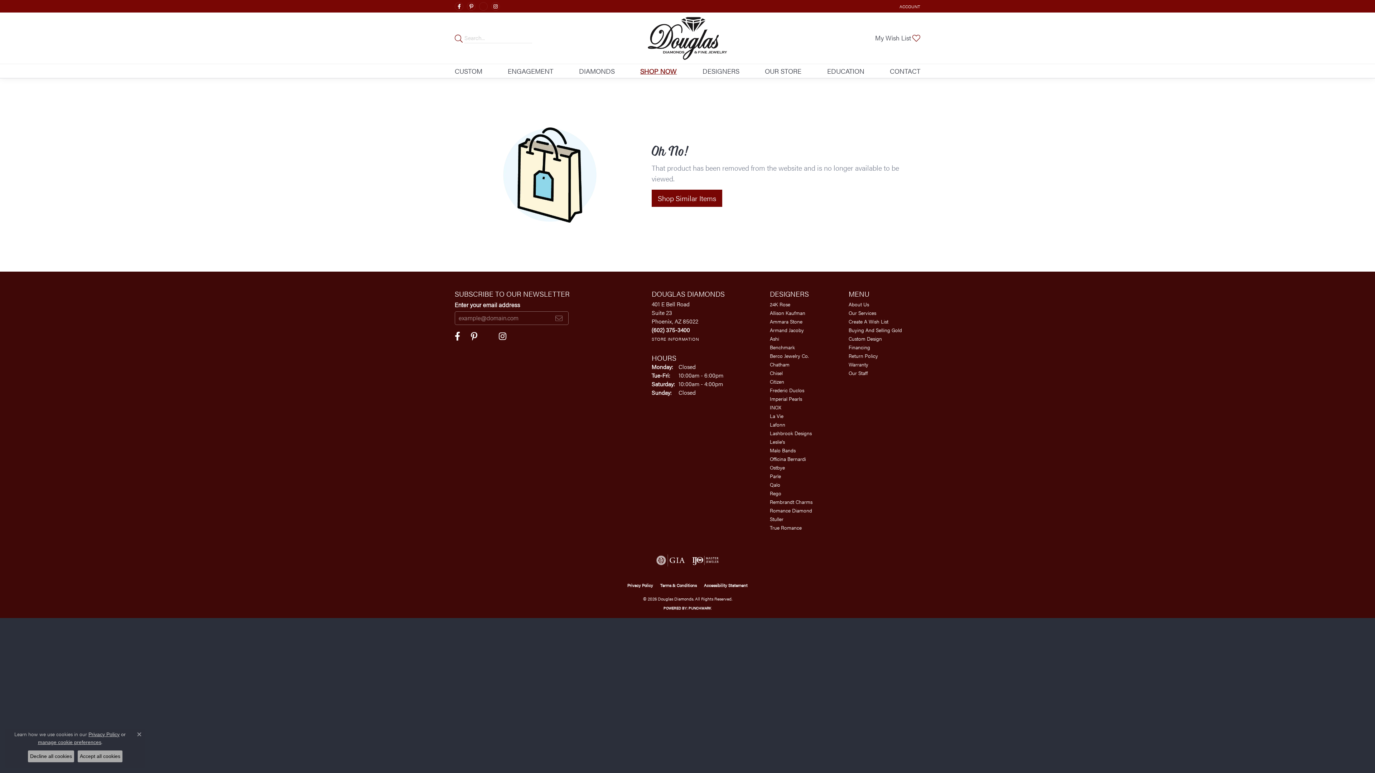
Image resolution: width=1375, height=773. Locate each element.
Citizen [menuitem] (777, 381)
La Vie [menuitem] (776, 415)
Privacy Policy (640, 585)
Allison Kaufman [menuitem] (787, 312)
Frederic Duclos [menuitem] (787, 390)
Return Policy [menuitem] (863, 355)
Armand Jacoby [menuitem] (787, 330)
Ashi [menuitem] (774, 338)
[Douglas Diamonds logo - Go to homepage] (687, 38)
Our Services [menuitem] (862, 312)
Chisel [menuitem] (776, 372)
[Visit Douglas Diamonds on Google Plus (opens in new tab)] (483, 6)
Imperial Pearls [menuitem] (786, 398)
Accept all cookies (100, 756)
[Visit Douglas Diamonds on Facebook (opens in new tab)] (459, 6)
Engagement (530, 71)
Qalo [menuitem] (775, 484)
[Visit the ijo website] (705, 560)
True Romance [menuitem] (786, 527)
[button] (909, 6)
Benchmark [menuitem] (782, 347)
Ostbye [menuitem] (777, 467)
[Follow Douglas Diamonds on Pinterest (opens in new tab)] (471, 6)
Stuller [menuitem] (776, 518)
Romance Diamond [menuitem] (791, 510)
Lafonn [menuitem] (777, 424)
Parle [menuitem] (775, 476)
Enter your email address (487, 304)
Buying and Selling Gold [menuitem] (875, 330)
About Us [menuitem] (859, 304)
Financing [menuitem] (859, 347)
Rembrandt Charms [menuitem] (791, 501)
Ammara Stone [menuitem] (786, 321)
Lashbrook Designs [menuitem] (791, 433)
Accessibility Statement (726, 585)
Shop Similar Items (687, 198)
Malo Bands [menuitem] (783, 450)
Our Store (783, 71)
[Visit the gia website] (670, 560)
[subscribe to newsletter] (559, 318)
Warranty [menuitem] (858, 364)
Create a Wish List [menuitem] (868, 321)
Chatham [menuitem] (780, 364)
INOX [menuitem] (775, 407)
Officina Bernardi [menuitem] (788, 458)
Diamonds (597, 71)
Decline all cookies (51, 756)
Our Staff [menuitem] (858, 372)
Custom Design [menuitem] (865, 338)
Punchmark (700, 608)
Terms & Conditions (678, 585)
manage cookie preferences (69, 742)
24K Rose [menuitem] (780, 304)
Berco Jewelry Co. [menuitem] (789, 355)
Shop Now (658, 71)
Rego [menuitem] (775, 493)
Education (845, 71)
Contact (905, 71)
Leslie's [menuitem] (777, 441)
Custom (468, 71)
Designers (721, 71)
